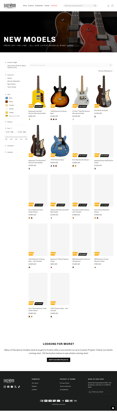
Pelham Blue (56, 119)
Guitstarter (39, 5)
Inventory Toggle (12, 62)
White (73, 119)
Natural (75, 165)
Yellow (29, 119)
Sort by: (105, 71)
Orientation (10, 146)
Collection (10, 152)
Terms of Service (65, 386)
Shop (25, 5)
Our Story (35, 383)
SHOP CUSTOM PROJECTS (58, 360)
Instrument (10, 75)
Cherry (53, 119)
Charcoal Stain (95, 168)
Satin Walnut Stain (95, 116)
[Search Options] (111, 65)
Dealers (34, 386)
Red (51, 267)
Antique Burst (73, 165)
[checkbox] (15, 66)
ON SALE (54, 5)
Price (8, 128)
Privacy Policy (64, 383)
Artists (47, 5)
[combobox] (80, 5)
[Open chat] (113, 408)
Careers (34, 389)
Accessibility (64, 389)
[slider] (6, 137)
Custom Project (87, 350)
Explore (31, 5)
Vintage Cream (51, 218)
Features (9, 122)
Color (8, 94)
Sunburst (51, 119)
